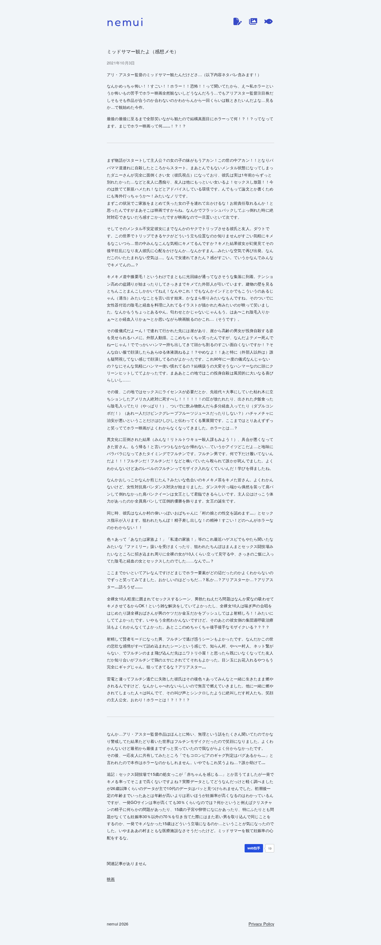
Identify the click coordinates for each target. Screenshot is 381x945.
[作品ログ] (253, 21)
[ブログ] (237, 21)
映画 (111, 879)
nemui (125, 21)
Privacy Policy (261, 924)
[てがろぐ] (268, 21)
